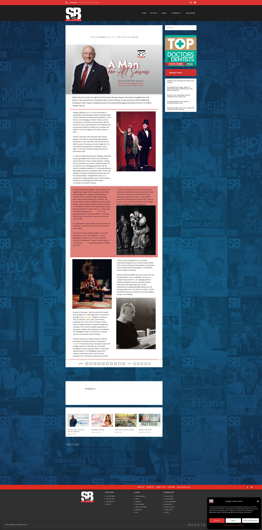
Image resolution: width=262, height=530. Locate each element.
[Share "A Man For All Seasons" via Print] (124, 364)
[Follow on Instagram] (251, 487)
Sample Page (240, 525)
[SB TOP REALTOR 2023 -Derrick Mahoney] (78, 420)
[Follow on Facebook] (247, 487)
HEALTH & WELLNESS (141, 507)
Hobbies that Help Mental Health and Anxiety (180, 81)
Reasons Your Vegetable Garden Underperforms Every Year (178, 96)
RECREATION (138, 509)
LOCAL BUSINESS (168, 499)
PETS (136, 512)
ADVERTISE (150, 487)
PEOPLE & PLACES (169, 507)
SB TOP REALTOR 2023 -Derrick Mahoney (76, 430)
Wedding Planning (97, 430)
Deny (233, 521)
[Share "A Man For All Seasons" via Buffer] (111, 364)
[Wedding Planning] (102, 420)
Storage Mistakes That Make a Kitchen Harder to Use (178, 102)
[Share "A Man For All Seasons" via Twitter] (91, 364)
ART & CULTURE (168, 496)
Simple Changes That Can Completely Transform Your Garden (180, 108)
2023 (118, 37)
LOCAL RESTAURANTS (170, 501)
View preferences (250, 521)
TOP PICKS (153, 13)
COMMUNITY (176, 13)
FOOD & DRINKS (139, 504)
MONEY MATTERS (145, 430)
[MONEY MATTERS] (149, 420)
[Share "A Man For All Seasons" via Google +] (95, 364)
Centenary (88, 317)
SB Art (123, 37)
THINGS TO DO (168, 509)
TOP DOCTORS (110, 499)
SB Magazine (101, 37)
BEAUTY (137, 499)
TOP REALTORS (110, 501)
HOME (144, 13)
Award (75, 344)
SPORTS (166, 512)
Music (85, 243)
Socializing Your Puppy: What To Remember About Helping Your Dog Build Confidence (179, 88)
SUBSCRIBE (171, 487)
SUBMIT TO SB (160, 487)
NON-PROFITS (168, 504)
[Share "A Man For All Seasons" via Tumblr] (99, 364)
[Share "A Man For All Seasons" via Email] (119, 364)
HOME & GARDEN (140, 496)
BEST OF (108, 504)
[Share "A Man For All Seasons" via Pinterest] (103, 364)
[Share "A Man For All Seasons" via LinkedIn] (107, 364)
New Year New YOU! (85, 2)
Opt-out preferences (229, 525)
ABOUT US (141, 487)
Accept (217, 521)
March (94, 211)
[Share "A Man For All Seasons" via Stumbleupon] (115, 364)
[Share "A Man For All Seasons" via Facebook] (87, 364)
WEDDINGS (138, 501)
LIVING (164, 13)
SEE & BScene (190, 13)
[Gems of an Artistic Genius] (126, 420)
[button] (258, 501)
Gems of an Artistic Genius (124, 430)
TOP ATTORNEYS (110, 496)
